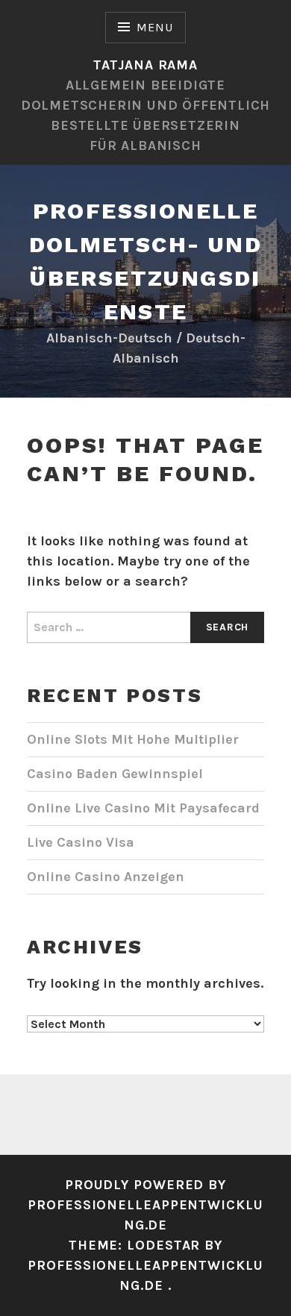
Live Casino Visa (80, 842)
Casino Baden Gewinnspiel (115, 773)
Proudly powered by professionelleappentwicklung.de (145, 1204)
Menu (154, 27)
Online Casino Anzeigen (105, 876)
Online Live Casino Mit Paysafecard (143, 808)
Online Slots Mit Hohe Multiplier (133, 739)
